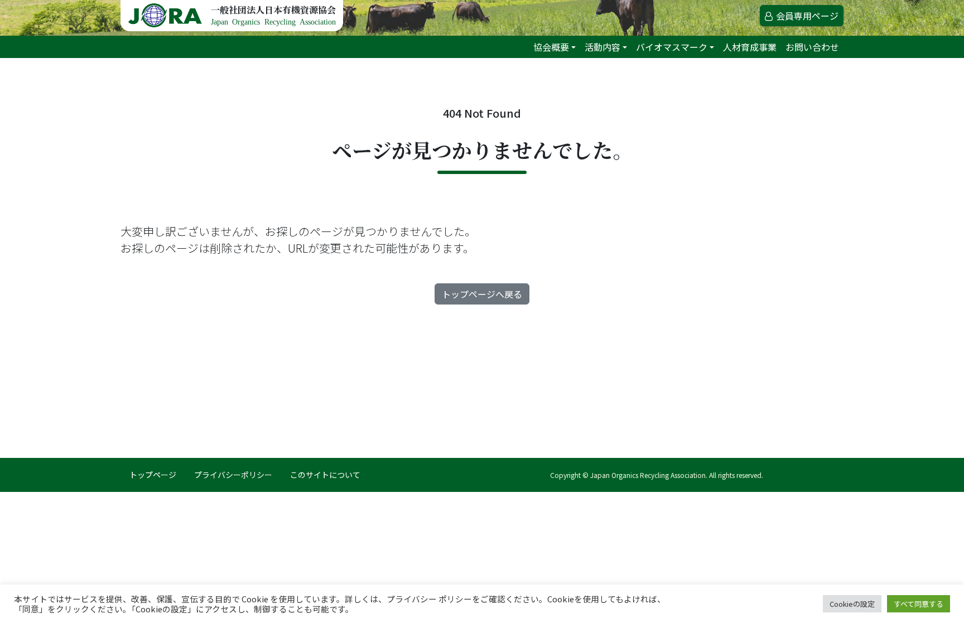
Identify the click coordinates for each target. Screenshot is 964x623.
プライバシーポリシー (233, 474)
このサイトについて (325, 474)
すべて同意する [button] (918, 603)
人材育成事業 (750, 47)
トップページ (152, 474)
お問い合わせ (812, 47)
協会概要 (551, 47)
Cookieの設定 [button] (852, 603)
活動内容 (602, 47)
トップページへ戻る (482, 294)
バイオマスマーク (671, 47)
